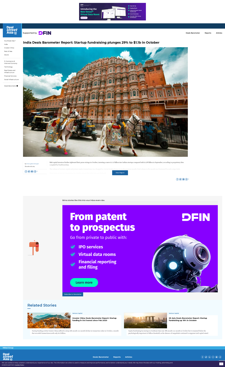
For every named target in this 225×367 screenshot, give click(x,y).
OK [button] (221, 364)
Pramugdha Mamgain (33, 163)
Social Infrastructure (11, 79)
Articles (219, 33)
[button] (120, 172)
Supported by (30, 33)
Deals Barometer (193, 33)
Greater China (9, 48)
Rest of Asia (8, 51)
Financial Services (10, 76)
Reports (208, 33)
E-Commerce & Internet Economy (10, 62)
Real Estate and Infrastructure (9, 71)
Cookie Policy (19, 365)
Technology (8, 67)
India (6, 44)
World (6, 55)
